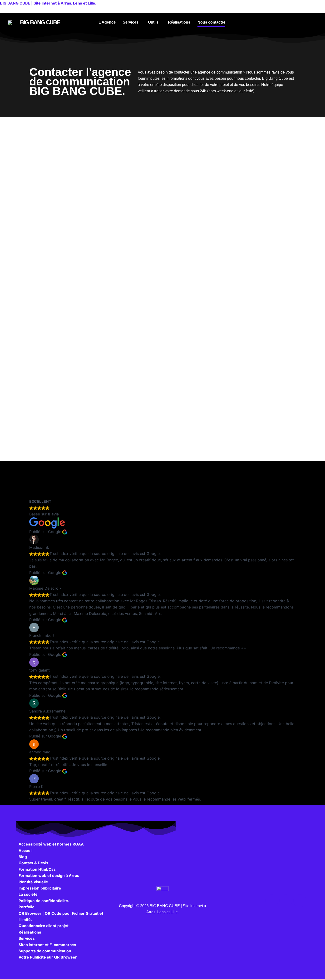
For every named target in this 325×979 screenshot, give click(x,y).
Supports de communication (45, 951)
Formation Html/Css (37, 869)
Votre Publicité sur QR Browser (48, 957)
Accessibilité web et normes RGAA (51, 844)
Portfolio (26, 907)
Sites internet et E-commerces (47, 944)
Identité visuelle (33, 882)
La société (28, 894)
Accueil (25, 850)
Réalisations (179, 22)
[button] (132, 22)
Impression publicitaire (40, 888)
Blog (23, 856)
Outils (153, 22)
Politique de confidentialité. (44, 900)
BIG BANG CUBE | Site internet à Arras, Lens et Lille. (48, 3)
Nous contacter (211, 22)
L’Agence (107, 22)
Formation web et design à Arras (49, 875)
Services (130, 22)
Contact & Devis (33, 862)
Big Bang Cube (40, 22)
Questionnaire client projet (44, 925)
